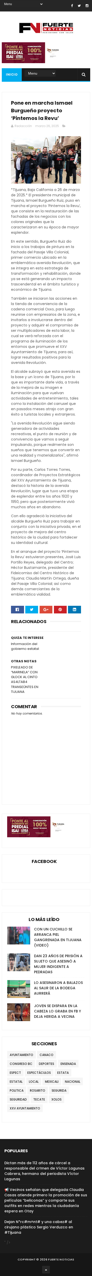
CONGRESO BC (21, 1064)
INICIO (12, 74)
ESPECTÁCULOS (39, 1073)
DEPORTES (46, 1064)
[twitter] (79, 5)
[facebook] (72, 5)
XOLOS (56, 1099)
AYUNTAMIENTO (21, 1055)
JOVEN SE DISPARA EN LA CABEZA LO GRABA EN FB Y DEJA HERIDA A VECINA (57, 1011)
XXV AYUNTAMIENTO (25, 1108)
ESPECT (15, 1073)
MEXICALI (52, 1081)
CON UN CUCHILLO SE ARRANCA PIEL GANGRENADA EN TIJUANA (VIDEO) (58, 937)
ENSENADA (68, 1064)
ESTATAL (16, 1081)
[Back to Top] (46, 1269)
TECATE (39, 1099)
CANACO (46, 1055)
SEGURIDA (59, 1090)
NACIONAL (72, 1081)
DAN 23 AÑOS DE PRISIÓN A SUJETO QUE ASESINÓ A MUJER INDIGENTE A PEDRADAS (58, 964)
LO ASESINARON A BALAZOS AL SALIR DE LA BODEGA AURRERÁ (58, 988)
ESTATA (63, 1073)
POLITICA (17, 1090)
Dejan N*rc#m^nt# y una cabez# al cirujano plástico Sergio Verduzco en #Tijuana (38, 1227)
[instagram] (87, 5)
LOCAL (34, 1081)
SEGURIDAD (18, 1099)
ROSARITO (37, 1090)
